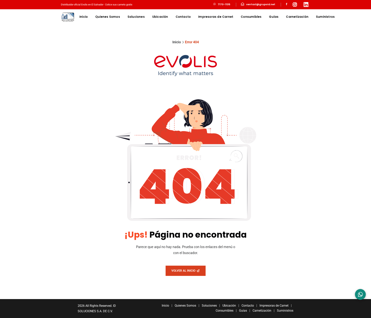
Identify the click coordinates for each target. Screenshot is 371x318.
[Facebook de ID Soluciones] (286, 4)
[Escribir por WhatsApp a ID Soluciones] (360, 294)
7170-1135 (224, 4)
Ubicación (160, 17)
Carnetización (297, 17)
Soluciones (136, 17)
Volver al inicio (183, 270)
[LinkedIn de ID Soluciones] (306, 5)
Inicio (83, 17)
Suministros (325, 17)
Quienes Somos (107, 17)
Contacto (183, 17)
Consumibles (251, 17)
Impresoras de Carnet (215, 17)
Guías (273, 17)
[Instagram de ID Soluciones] (295, 5)
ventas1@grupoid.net (260, 4)
